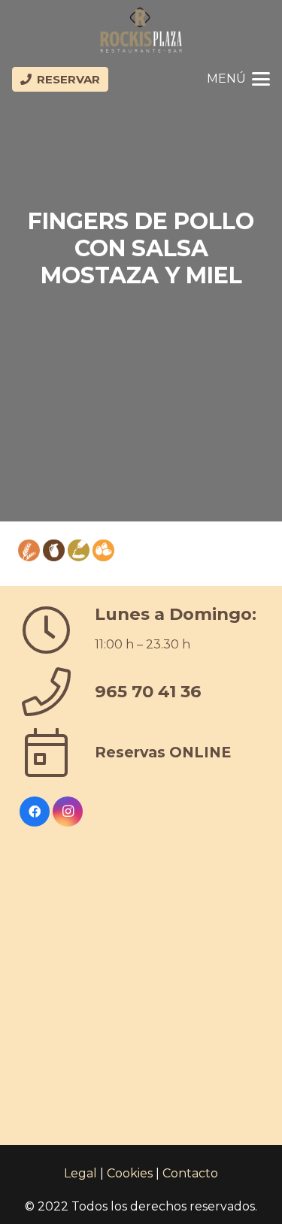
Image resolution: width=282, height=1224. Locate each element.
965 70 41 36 (148, 691)
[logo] (140, 30)
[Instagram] (68, 811)
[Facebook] (35, 811)
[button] (238, 79)
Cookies (130, 1173)
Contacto (190, 1173)
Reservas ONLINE (163, 752)
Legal (80, 1173)
